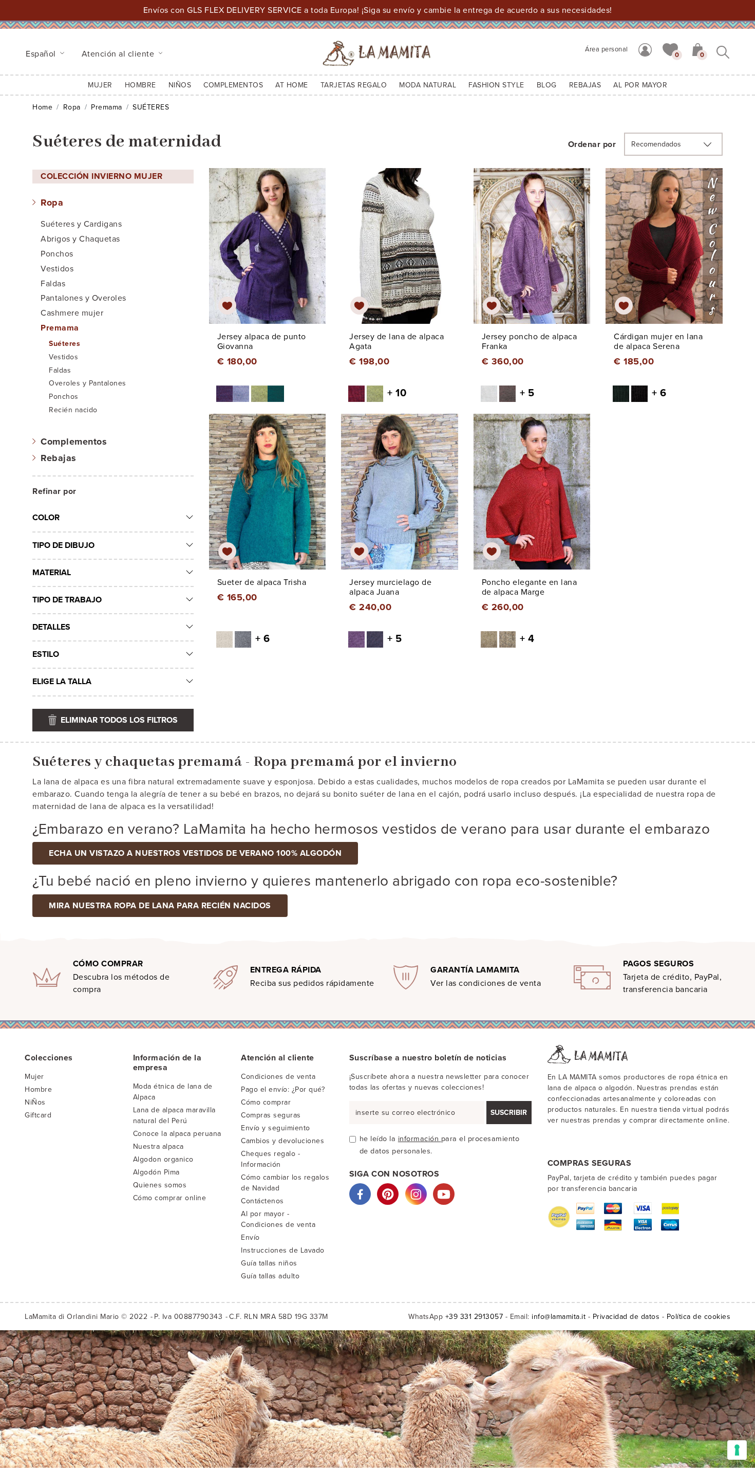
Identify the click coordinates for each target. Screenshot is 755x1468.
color (46, 517)
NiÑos (35, 1102)
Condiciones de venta (278, 1076)
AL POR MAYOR (640, 85)
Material (51, 572)
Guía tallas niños (269, 1263)
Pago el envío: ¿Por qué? (283, 1089)
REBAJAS (585, 85)
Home (42, 107)
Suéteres (64, 343)
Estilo (45, 654)
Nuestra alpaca (158, 1146)
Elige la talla (61, 681)
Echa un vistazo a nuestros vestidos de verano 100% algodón (195, 853)
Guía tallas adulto (270, 1276)
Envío (250, 1237)
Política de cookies (699, 1316)
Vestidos (57, 269)
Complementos (74, 441)
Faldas (53, 284)
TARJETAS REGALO (353, 85)
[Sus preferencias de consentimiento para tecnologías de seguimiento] (737, 1450)
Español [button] (42, 54)
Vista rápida (270, 255)
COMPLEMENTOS (233, 85)
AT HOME (291, 85)
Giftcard (38, 1115)
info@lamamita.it (559, 1316)
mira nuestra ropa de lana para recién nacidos (160, 906)
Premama (106, 107)
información (419, 1138)
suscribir (508, 1112)
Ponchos (57, 254)
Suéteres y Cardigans (81, 224)
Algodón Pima (156, 1172)
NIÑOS (180, 85)
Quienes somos (160, 1185)
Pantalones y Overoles (83, 298)
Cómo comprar (266, 1102)
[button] (670, 49)
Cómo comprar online (169, 1198)
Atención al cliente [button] (119, 54)
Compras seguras (271, 1115)
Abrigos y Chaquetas (80, 239)
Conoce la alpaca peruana (177, 1133)
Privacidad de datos (626, 1316)
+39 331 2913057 (474, 1316)
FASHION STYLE (496, 85)
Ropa (72, 107)
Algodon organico (163, 1159)
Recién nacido (73, 410)
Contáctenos (262, 1201)
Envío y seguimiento (275, 1128)
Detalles (51, 627)
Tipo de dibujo (63, 545)
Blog (547, 85)
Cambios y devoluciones (282, 1140)
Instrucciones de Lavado (283, 1250)
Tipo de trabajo (67, 600)
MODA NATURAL (427, 85)
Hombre (140, 85)
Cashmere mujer (72, 313)
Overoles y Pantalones (87, 383)
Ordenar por (592, 144)
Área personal (606, 49)
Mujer (100, 85)
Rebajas (59, 458)
